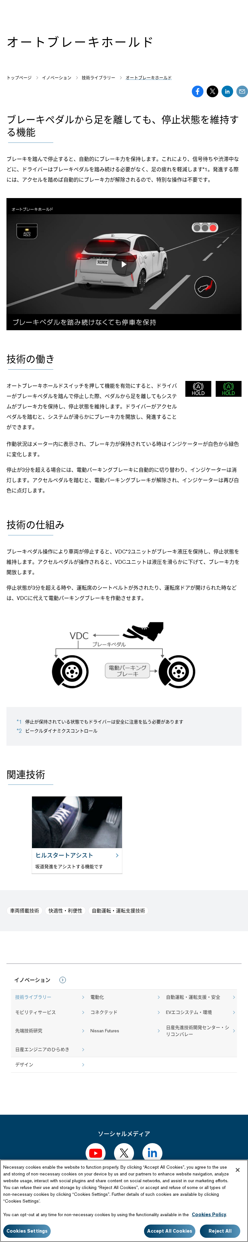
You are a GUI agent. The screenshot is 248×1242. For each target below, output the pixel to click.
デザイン (24, 1065)
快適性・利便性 (65, 911)
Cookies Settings (26, 1231)
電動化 (97, 997)
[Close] (238, 1170)
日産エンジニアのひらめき (42, 1049)
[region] (124, 1201)
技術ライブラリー (33, 997)
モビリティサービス (35, 1012)
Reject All (220, 1231)
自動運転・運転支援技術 (118, 911)
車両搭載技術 (24, 911)
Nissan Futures (104, 1031)
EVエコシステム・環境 (189, 1012)
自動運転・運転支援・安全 (193, 997)
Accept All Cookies (169, 1231)
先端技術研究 (28, 1031)
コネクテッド (104, 1012)
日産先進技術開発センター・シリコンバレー (197, 1031)
